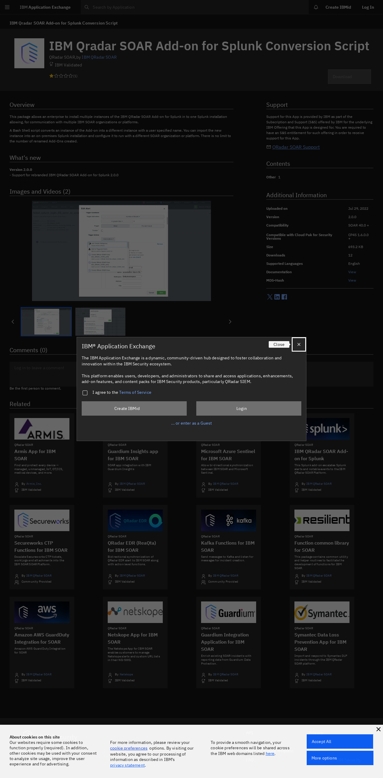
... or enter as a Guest (191, 423)
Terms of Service (135, 392)
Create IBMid (127, 408)
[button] (378, 729)
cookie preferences (129, 748)
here (270, 753)
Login (241, 408)
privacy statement (127, 765)
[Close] (299, 344)
